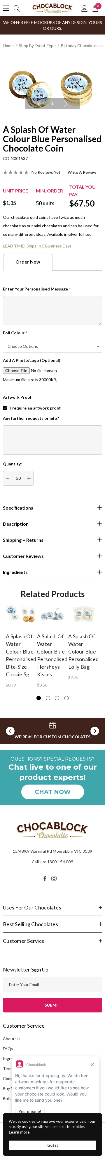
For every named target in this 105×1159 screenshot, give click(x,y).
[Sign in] (84, 8)
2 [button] (48, 698)
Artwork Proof (17, 397)
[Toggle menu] (6, 8)
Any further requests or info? (31, 418)
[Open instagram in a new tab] (54, 878)
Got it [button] (52, 1145)
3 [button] (57, 698)
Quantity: (12, 463)
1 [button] (52, 103)
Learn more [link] (19, 1132)
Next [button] (65, 103)
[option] (52, 87)
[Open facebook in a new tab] (45, 878)
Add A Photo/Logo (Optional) (31, 360)
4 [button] (66, 698)
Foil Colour (15, 332)
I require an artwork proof (35, 407)
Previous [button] (39, 103)
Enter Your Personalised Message (37, 288)
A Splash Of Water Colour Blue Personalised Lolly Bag (83, 651)
